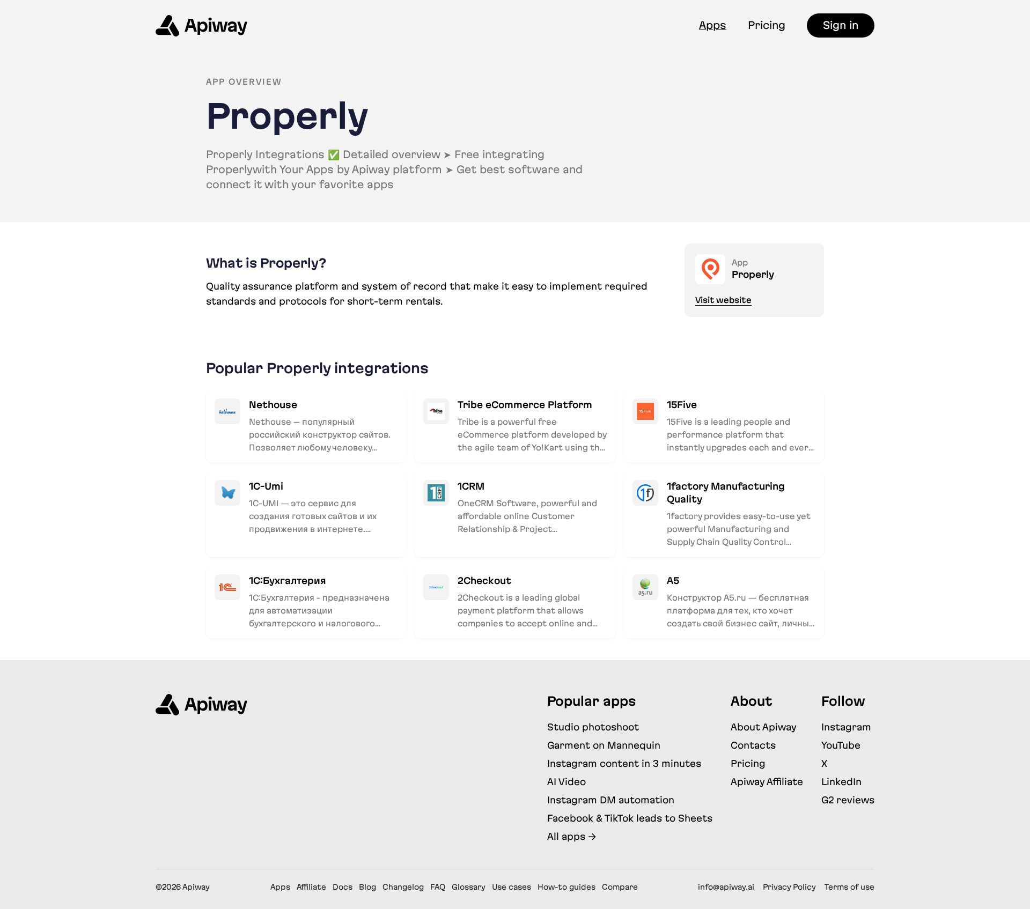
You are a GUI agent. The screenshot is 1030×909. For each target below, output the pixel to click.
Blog (367, 887)
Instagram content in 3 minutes (624, 763)
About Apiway (764, 727)
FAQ (437, 887)
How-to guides (566, 887)
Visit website (723, 300)
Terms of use (849, 887)
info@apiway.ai (726, 887)
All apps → (571, 836)
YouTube (840, 745)
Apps (712, 25)
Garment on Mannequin (603, 745)
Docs (342, 887)
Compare (620, 887)
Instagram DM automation (610, 800)
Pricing (766, 25)
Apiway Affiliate (767, 782)
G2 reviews (847, 800)
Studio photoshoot (593, 727)
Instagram (846, 727)
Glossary (468, 887)
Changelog (403, 887)
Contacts (753, 745)
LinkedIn (841, 782)
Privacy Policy (789, 887)
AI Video (566, 782)
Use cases (511, 887)
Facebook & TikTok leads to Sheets (629, 818)
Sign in (840, 25)
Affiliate (311, 887)
